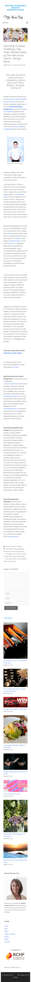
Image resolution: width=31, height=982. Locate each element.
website (9, 233)
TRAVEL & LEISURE (9, 934)
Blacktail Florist (15, 241)
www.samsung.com (12, 536)
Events (13, 546)
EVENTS (6, 936)
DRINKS (6, 939)
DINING (6, 931)
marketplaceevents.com (11, 396)
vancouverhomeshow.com (12, 384)
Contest (8, 546)
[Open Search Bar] (27, 22)
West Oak (11, 243)
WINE (5, 929)
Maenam (18, 238)
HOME (6, 926)
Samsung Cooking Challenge (14, 549)
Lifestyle (19, 546)
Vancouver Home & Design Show (14, 551)
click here (15, 367)
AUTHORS (7, 942)
